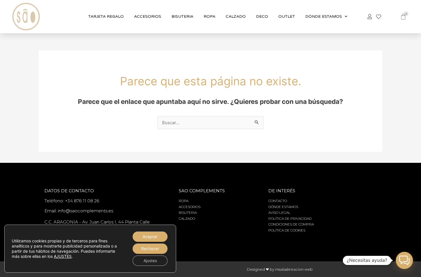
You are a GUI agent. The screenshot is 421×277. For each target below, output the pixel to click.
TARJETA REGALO (106, 16)
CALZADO (236, 16)
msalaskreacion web (294, 269)
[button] (404, 260)
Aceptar (150, 236)
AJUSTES (63, 256)
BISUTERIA (182, 16)
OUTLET (286, 16)
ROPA (209, 16)
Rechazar (150, 248)
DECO (262, 16)
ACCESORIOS (147, 16)
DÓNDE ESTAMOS (323, 16)
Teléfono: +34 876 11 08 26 (71, 200)
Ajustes (150, 260)
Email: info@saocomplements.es (78, 210)
